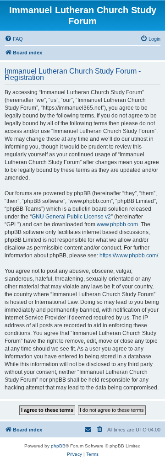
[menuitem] (14, 38)
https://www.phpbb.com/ (128, 255)
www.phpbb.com (117, 224)
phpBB (58, 445)
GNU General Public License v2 (71, 216)
